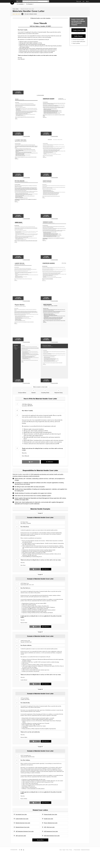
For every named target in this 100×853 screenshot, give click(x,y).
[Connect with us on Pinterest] (21, 850)
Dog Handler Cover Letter (21, 814)
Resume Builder (77, 849)
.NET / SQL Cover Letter (49, 827)
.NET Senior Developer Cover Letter (52, 835)
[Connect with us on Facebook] (19, 850)
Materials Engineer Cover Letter (22, 827)
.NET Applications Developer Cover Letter (25, 831)
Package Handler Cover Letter (50, 814)
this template (46, 380)
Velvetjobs (12, 3)
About (61, 849)
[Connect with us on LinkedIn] (23, 850)
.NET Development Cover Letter (51, 831)
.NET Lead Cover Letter (21, 835)
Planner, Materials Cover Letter (50, 822)
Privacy (70, 849)
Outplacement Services (85, 849)
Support (64, 849)
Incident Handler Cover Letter (22, 818)
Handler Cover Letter (48, 818)
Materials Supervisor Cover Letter (23, 822)
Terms (67, 849)
